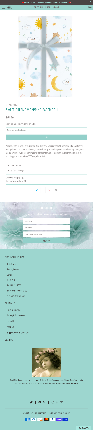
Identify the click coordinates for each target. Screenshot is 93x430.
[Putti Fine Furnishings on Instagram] (53, 402)
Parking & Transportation (16, 315)
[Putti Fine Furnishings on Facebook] (35, 402)
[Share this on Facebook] (43, 190)
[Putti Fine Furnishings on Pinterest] (44, 402)
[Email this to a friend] (55, 190)
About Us (10, 326)
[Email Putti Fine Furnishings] (61, 402)
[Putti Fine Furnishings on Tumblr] (48, 402)
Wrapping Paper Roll (19, 180)
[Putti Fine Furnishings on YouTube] (40, 402)
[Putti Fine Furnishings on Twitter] (31, 402)
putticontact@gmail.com (16, 295)
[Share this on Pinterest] (49, 190)
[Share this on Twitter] (36, 190)
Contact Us (11, 321)
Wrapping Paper (19, 177)
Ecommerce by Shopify (62, 412)
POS (48, 412)
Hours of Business (13, 309)
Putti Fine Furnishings (46, 7)
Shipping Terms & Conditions (18, 332)
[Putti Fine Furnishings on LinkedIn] (57, 402)
